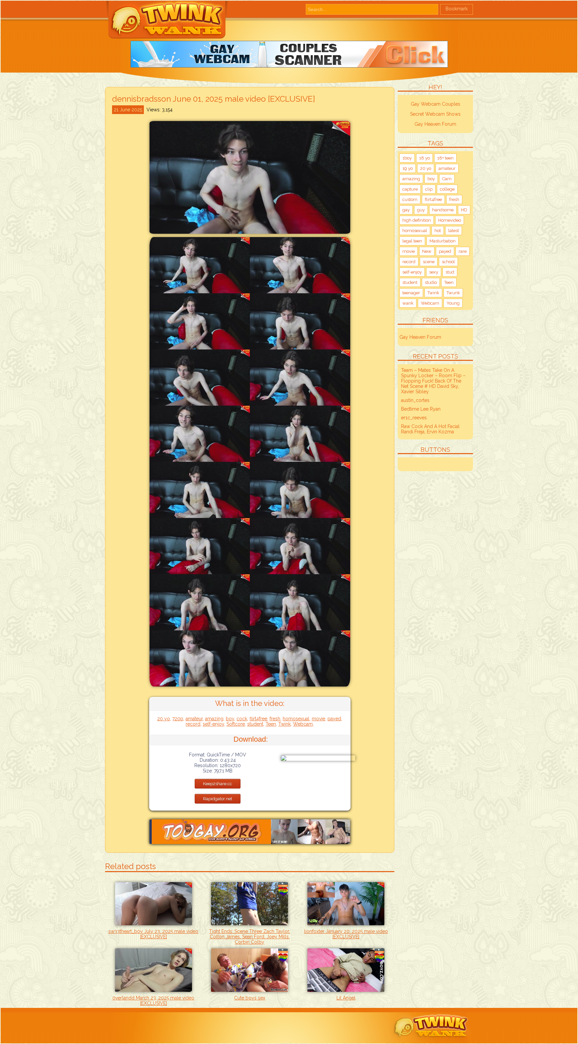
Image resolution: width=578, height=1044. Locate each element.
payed (334, 718)
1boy (407, 158)
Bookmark (457, 8)
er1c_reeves (414, 417)
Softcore (235, 724)
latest (453, 230)
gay (406, 209)
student (255, 724)
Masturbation (442, 240)
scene (429, 261)
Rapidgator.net (217, 798)
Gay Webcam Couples (435, 104)
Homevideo (449, 220)
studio (431, 282)
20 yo (163, 718)
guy (421, 209)
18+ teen (445, 158)
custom (409, 199)
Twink (284, 724)
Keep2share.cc (217, 783)
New (426, 251)
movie (318, 718)
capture (410, 189)
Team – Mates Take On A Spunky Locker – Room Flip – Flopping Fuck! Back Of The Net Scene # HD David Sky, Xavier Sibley (433, 381)
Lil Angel (346, 998)
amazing (214, 718)
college (447, 189)
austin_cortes (415, 400)
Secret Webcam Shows (435, 114)
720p (177, 718)
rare (463, 251)
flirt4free (258, 718)
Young (453, 303)
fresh (275, 718)
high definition (416, 220)
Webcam (303, 724)
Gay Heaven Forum (435, 124)
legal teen (412, 240)
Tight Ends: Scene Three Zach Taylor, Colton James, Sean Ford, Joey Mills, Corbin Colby (249, 937)
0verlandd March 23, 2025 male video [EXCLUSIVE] (153, 1000)
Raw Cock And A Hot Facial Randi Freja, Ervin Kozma (430, 429)
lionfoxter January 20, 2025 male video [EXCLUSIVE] (346, 934)
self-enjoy (213, 724)
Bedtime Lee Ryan (421, 409)
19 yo (407, 168)
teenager (411, 292)
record (193, 724)
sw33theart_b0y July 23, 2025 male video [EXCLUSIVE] (153, 934)
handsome (443, 209)
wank (407, 303)
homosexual (296, 718)
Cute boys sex (249, 998)
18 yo (424, 158)
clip (428, 189)
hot (438, 230)
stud (450, 272)
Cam (447, 178)
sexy (433, 272)
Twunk (453, 292)
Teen (271, 724)
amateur (194, 718)
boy (230, 718)
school (448, 261)
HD (464, 209)
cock (241, 718)
